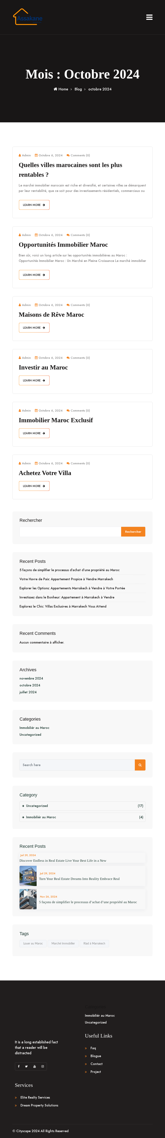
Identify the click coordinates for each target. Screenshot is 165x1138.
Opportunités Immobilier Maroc (63, 244)
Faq (93, 1048)
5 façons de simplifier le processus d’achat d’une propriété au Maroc (70, 570)
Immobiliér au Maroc (34, 727)
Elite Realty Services (35, 1097)
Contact (97, 1064)
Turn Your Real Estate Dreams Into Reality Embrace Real (79, 879)
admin (26, 155)
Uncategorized (30, 734)
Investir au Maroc (43, 367)
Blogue (96, 1056)
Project (96, 1071)
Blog (78, 89)
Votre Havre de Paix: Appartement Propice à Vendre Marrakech (66, 579)
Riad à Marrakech (94, 943)
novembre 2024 (31, 678)
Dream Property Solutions (39, 1105)
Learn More (32, 205)
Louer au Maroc (33, 943)
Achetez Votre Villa (45, 472)
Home (63, 89)
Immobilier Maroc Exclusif (56, 420)
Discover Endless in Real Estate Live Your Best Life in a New (63, 861)
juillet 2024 (28, 692)
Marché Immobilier (63, 943)
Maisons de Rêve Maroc (51, 314)
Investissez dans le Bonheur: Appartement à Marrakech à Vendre (67, 597)
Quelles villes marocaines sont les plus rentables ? (70, 169)
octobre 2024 (30, 685)
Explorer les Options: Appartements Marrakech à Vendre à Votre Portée (72, 588)
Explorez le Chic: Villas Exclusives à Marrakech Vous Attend (63, 606)
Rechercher (31, 520)
